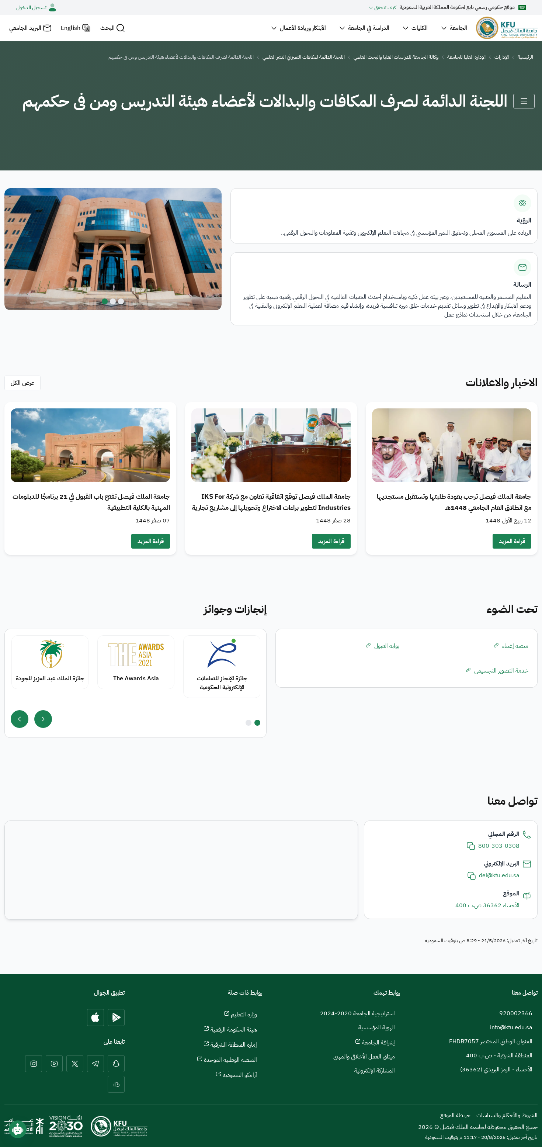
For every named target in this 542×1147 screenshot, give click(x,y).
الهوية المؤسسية (376, 1027)
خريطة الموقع (455, 1115)
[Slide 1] (121, 301)
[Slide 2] (113, 301)
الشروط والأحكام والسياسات (507, 1115)
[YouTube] (54, 1063)
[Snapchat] (116, 1063)
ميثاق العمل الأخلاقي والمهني (364, 1056)
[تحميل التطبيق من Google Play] (116, 1017)
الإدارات (501, 57)
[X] (74, 1063)
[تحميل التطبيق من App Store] (95, 1017)
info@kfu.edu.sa (511, 1027)
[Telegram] (95, 1063)
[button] (112, 28)
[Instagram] (33, 1063)
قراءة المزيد (512, 541)
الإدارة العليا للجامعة (466, 57)
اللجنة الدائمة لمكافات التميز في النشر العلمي (304, 57)
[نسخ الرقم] (470, 846)
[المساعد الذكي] (18, 1129)
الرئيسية (525, 57)
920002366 (515, 1013)
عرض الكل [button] (22, 383)
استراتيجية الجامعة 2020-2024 (357, 1013)
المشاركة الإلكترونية (374, 1070)
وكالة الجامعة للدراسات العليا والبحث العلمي (396, 57)
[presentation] (43, 719)
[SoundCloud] (116, 1084)
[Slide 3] (105, 301)
